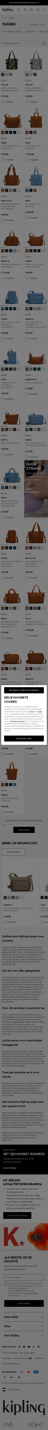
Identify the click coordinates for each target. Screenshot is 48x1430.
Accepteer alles (24, 738)
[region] (24, 715)
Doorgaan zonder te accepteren (24, 690)
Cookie (39, 712)
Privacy (31, 712)
